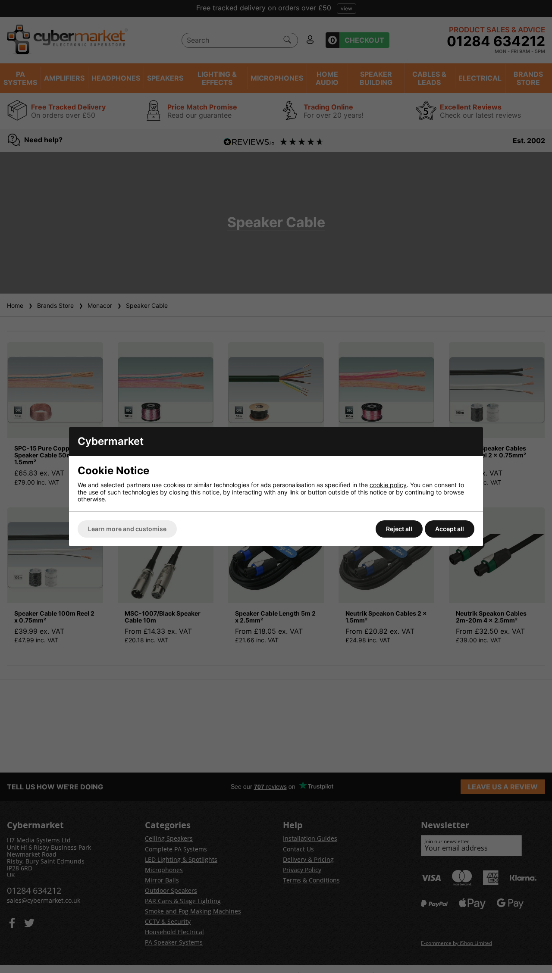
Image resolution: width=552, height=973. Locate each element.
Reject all (399, 528)
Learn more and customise (127, 528)
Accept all (449, 528)
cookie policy (388, 484)
